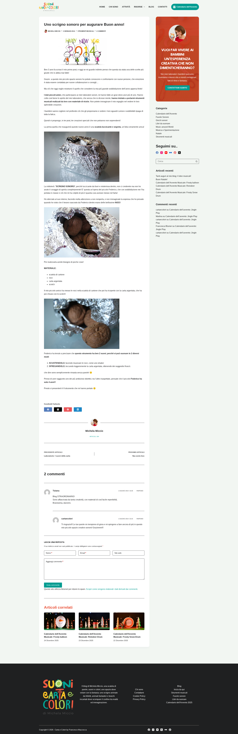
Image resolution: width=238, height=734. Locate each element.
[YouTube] (166, 152)
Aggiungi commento (54, 561)
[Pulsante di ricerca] (196, 161)
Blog (151, 7)
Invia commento (53, 585)
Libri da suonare (163, 123)
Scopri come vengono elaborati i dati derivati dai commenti (111, 589)
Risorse (138, 7)
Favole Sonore (162, 117)
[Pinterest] (68, 409)
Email (83, 553)
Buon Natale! (161, 179)
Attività (126, 7)
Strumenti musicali (86, 31)
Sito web (117, 553)
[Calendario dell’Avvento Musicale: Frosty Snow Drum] (128, 621)
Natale (159, 133)
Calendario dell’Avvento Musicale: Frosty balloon (177, 183)
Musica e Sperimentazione (167, 130)
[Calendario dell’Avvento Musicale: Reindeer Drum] (94, 621)
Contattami (139, 693)
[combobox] (175, 161)
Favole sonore (179, 696)
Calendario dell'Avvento (187, 7)
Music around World (164, 127)
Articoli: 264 (94, 436)
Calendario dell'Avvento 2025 (179, 702)
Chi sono (113, 7)
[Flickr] (170, 152)
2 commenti (101, 31)
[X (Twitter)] (58, 409)
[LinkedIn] (78, 409)
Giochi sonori (161, 120)
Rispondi (140, 491)
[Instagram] (161, 152)
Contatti (162, 7)
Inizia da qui (179, 689)
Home (102, 7)
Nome (49, 553)
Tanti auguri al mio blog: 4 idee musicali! (173, 176)
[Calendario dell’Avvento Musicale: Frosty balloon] (59, 621)
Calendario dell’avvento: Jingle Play (181, 216)
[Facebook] (48, 409)
